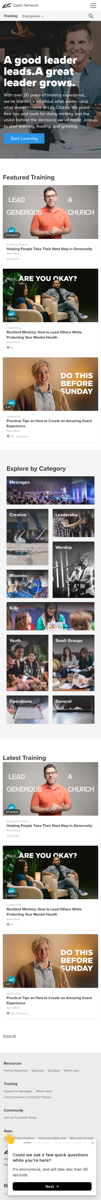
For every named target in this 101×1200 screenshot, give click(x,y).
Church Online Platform (19, 1138)
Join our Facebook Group (20, 1118)
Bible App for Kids (81, 1138)
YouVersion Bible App (52, 1138)
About (8, 1159)
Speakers (37, 1071)
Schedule (54, 1071)
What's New (71, 1071)
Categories (31, 16)
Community (13, 1110)
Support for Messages (18, 1091)
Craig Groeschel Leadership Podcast (27, 1097)
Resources (13, 1063)
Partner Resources (16, 1071)
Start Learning (24, 138)
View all (9, 1036)
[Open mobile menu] (94, 5)
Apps (8, 1131)
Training (10, 1084)
